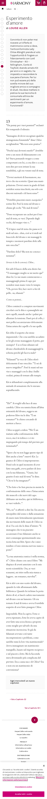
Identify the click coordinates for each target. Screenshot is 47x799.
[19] (2, 90)
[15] (2, 74)
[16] (2, 78)
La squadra (23, 738)
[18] (2, 86)
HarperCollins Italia (23, 734)
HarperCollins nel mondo (23, 731)
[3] (2, 27)
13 (15, 9)
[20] (2, 93)
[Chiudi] (44, 766)
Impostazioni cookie (23, 787)
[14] (2, 70)
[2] (2, 23)
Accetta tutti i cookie (23, 794)
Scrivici (23, 762)
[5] (2, 35)
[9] (2, 50)
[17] (2, 82)
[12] (2, 62)
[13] (2, 66)
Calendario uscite (23, 758)
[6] (2, 39)
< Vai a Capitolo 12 (18, 699)
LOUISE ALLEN (18, 28)
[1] (2, 19)
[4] (2, 31)
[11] (2, 58)
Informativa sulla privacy (23, 745)
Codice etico (23, 751)
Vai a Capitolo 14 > (33, 708)
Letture (9, 9)
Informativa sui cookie (23, 748)
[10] (2, 54)
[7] (2, 42)
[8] (2, 46)
